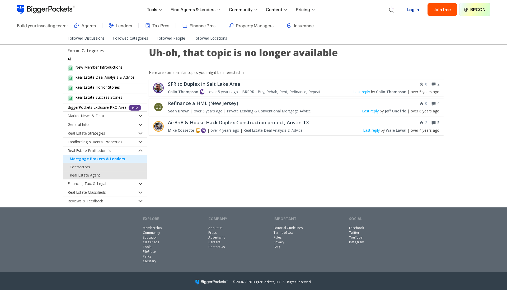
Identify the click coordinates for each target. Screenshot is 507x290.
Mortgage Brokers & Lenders (97, 158)
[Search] (392, 9)
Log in (413, 9)
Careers (214, 242)
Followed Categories (130, 38)
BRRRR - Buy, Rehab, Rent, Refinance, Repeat (281, 91)
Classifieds (151, 242)
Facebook (356, 228)
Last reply (361, 91)
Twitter (354, 232)
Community (240, 9)
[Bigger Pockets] (46, 9)
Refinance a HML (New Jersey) (203, 103)
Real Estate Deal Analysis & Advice (273, 130)
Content (274, 9)
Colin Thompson (183, 91)
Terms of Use (284, 232)
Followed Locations (210, 38)
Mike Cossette (181, 130)
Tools (152, 9)
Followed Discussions (86, 38)
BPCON (478, 9)
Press (212, 232)
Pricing (303, 9)
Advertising (216, 237)
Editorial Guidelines (288, 228)
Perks (147, 256)
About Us (215, 228)
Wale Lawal (396, 130)
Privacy (279, 242)
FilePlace (149, 251)
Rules (277, 237)
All (70, 58)
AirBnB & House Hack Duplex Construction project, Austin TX (238, 122)
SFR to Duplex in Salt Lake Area (204, 84)
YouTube (356, 237)
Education (150, 237)
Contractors (80, 166)
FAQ (277, 247)
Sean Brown (179, 110)
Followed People (171, 38)
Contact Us (216, 247)
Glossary (149, 261)
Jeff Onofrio (395, 110)
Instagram (356, 242)
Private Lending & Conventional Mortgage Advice (269, 110)
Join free (442, 9)
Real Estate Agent (85, 175)
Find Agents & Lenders (193, 9)
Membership (152, 228)
